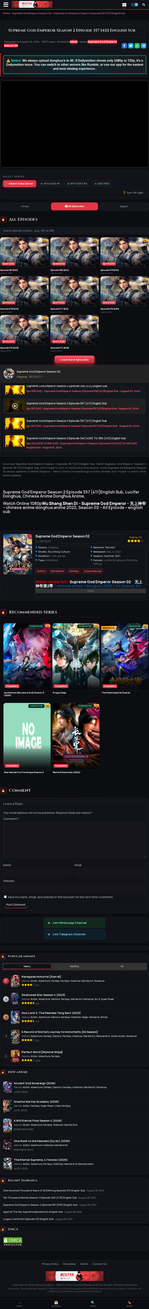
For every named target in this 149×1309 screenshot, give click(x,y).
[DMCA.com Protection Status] (13, 1245)
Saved (129, 1304)
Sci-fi (97, 999)
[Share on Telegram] (144, 46)
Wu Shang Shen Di (60, 503)
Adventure (57, 571)
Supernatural (92, 571)
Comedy (55, 981)
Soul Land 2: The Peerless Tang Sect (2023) (51, 1013)
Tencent (110, 547)
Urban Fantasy (63, 1105)
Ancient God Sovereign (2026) (34, 1083)
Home (19, 1304)
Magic (85, 1017)
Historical (75, 981)
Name (7, 865)
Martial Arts (70, 1124)
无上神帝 (138, 503)
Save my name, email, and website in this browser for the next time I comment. (60, 897)
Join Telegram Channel (69, 934)
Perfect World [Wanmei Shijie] (42, 1052)
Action (41, 571)
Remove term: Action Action (111, 1036)
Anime (93, 1304)
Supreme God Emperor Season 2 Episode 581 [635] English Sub (40, 1205)
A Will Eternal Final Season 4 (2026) (38, 1120)
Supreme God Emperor (103, 503)
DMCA (84, 1264)
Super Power (107, 999)
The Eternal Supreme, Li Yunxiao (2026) (41, 1160)
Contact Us (100, 1264)
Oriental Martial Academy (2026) (36, 1101)
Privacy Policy (50, 1264)
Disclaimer (69, 1264)
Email (77, 865)
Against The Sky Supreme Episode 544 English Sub (33, 1211)
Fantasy (74, 571)
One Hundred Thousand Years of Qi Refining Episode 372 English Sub (44, 1190)
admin (74, 41)
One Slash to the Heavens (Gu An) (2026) (42, 1141)
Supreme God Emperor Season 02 (38, 371)
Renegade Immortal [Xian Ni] (41, 976)
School (103, 1017)
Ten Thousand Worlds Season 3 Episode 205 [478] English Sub (40, 1197)
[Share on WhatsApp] (137, 46)
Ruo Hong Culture (59, 551)
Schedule (56, 1304)
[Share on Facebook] (125, 46)
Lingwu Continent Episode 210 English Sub (28, 1219)
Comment (11, 819)
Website (8, 881)
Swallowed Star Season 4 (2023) (43, 995)
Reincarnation (86, 1164)
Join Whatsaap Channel (69, 923)
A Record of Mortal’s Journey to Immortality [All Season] (60, 1032)
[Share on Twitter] (131, 46)
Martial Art (87, 981)
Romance (99, 981)
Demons (55, 999)
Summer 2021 (112, 556)
